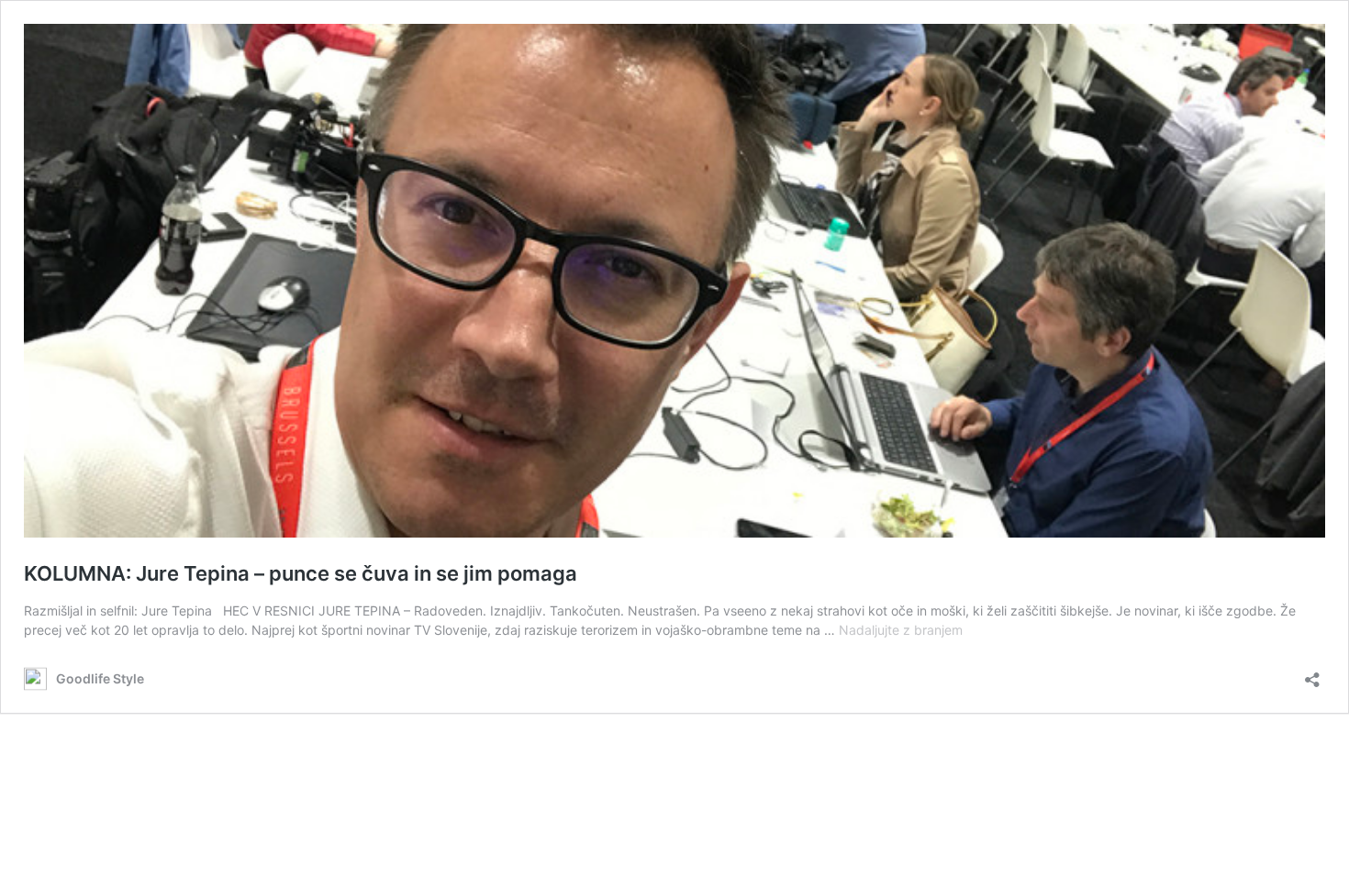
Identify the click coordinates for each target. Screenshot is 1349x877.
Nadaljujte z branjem (901, 630)
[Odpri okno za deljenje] (1312, 674)
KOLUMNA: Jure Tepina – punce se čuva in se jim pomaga (300, 573)
